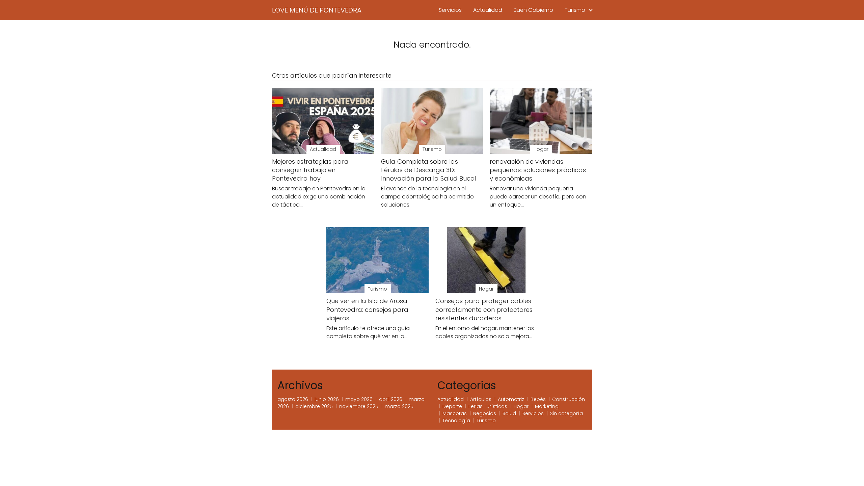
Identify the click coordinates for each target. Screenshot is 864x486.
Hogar (521, 406)
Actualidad (487, 10)
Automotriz (511, 399)
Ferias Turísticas (487, 406)
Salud (509, 413)
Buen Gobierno (533, 10)
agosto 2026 (292, 399)
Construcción (568, 399)
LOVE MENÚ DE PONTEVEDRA (316, 10)
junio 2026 (327, 399)
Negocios (484, 413)
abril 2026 (390, 399)
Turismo (575, 10)
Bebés (538, 399)
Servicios (450, 10)
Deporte (452, 406)
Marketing (547, 406)
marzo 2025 (399, 406)
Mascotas (454, 413)
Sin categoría (566, 413)
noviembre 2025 (358, 406)
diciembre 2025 (314, 406)
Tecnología (456, 420)
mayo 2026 (359, 399)
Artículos (480, 399)
